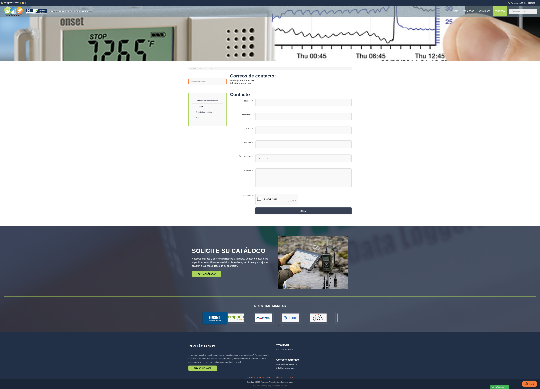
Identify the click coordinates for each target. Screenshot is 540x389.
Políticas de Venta (283, 377)
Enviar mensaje (202, 368)
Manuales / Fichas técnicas (207, 101)
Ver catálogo (206, 274)
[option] (241, 318)
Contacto (500, 11)
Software (199, 106)
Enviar (303, 210)
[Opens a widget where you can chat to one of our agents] (529, 384)
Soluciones (484, 11)
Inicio (455, 11)
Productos (468, 11)
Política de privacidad (259, 377)
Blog (197, 118)
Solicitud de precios (204, 112)
